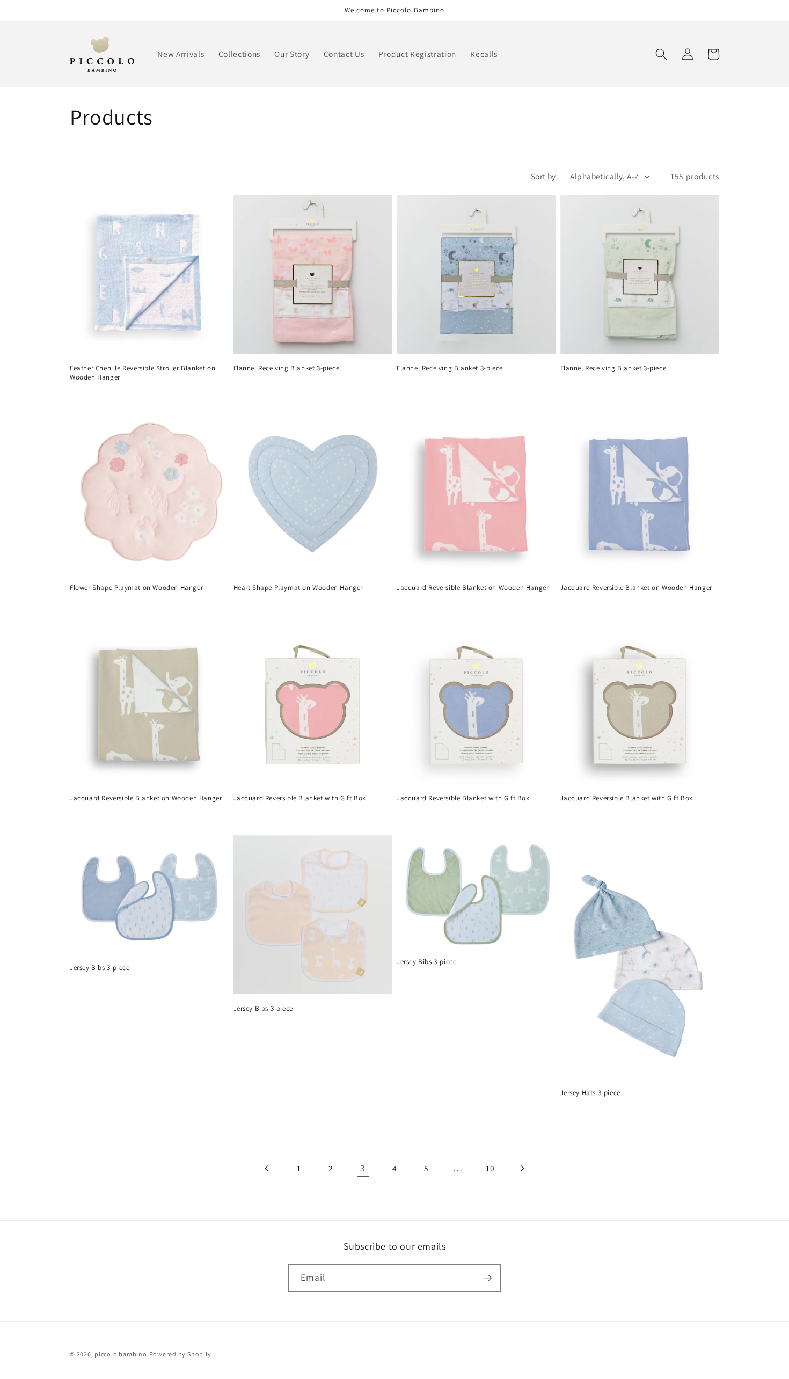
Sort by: (545, 176)
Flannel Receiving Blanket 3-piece (286, 368)
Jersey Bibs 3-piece (99, 968)
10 (490, 1168)
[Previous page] (267, 1168)
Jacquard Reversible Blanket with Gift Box (300, 798)
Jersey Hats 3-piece (590, 1093)
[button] (661, 54)
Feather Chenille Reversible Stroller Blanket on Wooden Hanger (142, 373)
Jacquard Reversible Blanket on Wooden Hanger (473, 587)
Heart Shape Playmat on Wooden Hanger (298, 587)
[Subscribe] (487, 1278)
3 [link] (363, 1168)
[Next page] (522, 1168)
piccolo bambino (120, 1354)
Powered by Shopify (180, 1354)
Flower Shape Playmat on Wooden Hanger (136, 587)
